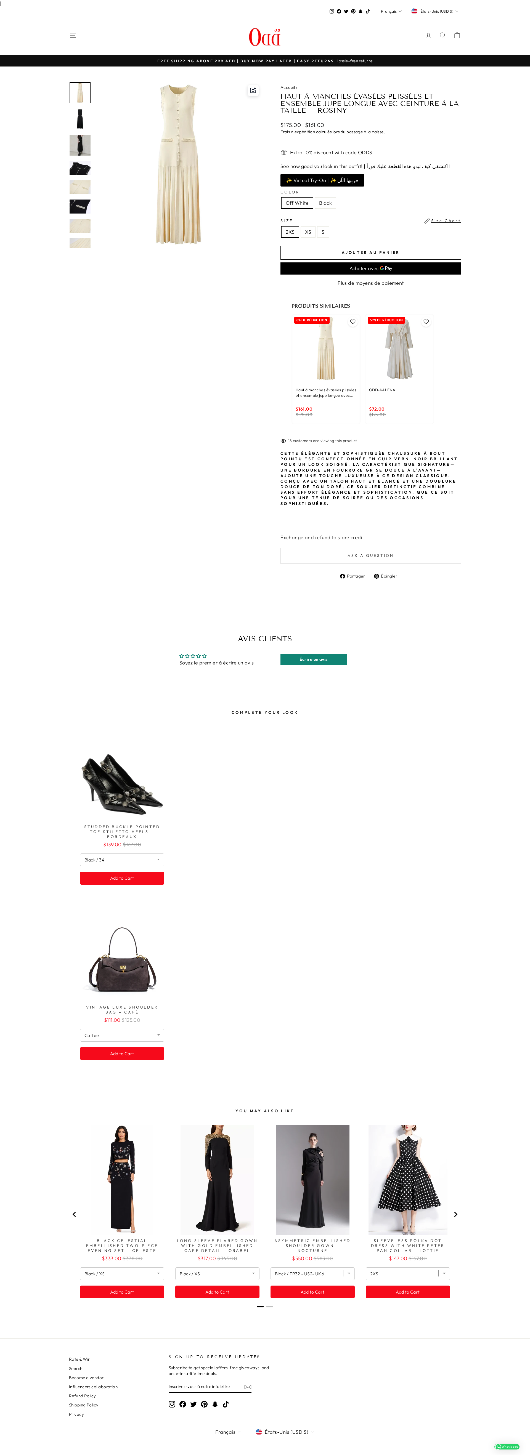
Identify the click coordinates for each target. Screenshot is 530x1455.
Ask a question (371, 555)
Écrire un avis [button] (314, 659)
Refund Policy (82, 1395)
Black (325, 203)
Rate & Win (80, 1359)
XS (308, 232)
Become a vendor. (87, 1377)
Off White (297, 203)
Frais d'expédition (297, 131)
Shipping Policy (84, 1405)
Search (76, 1368)
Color (290, 192)
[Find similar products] (253, 90)
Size (370, 220)
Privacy (76, 1414)
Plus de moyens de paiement (371, 283)
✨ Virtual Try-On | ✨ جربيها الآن (322, 180)
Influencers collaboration (93, 1386)
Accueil (287, 87)
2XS (290, 232)
